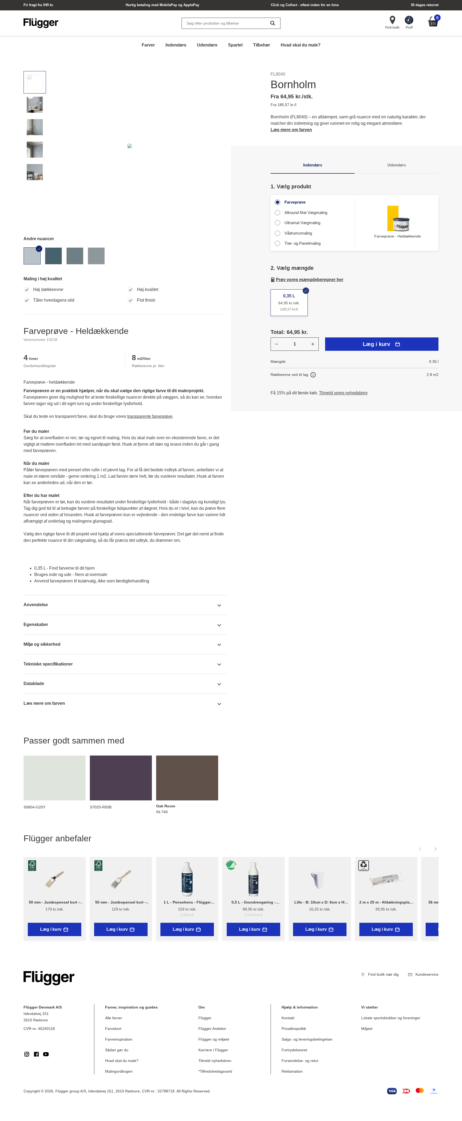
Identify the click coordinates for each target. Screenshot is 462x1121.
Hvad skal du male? (301, 45)
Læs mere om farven (291, 129)
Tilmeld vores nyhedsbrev (343, 393)
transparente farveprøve (149, 416)
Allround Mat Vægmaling (305, 212)
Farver (148, 45)
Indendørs (175, 45)
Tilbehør (261, 45)
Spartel (235, 45)
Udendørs (207, 45)
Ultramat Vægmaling (302, 222)
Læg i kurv (376, 344)
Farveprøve (295, 202)
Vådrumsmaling (298, 233)
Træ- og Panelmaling (302, 243)
